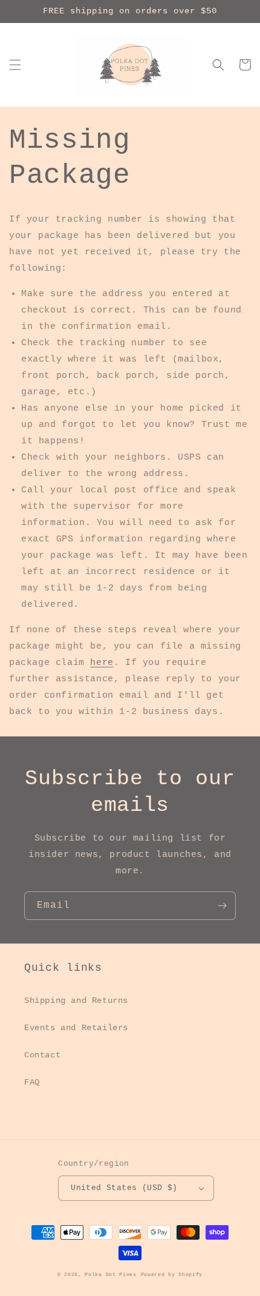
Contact (42, 1055)
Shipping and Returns (76, 1000)
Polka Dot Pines (111, 1275)
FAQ (32, 1082)
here (101, 663)
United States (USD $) (124, 1187)
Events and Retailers (76, 1028)
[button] (15, 64)
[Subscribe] (222, 905)
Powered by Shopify (172, 1275)
